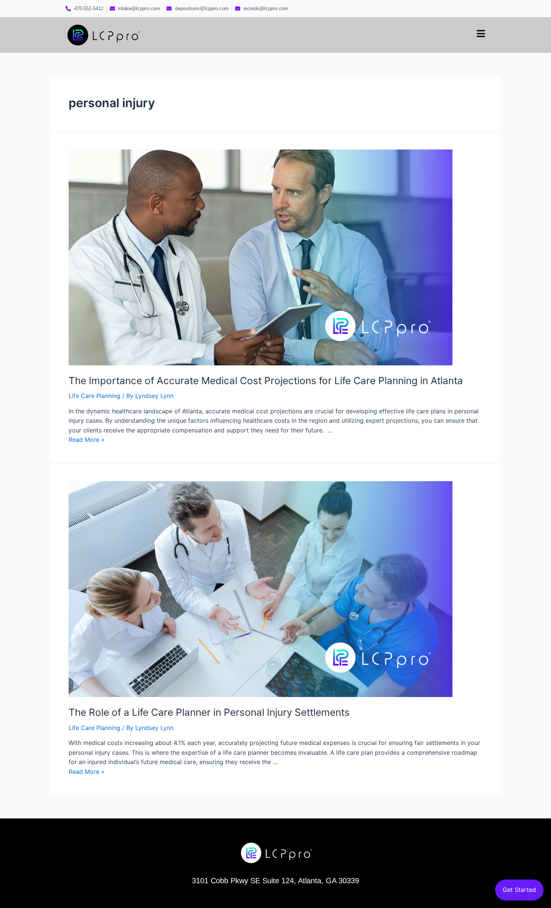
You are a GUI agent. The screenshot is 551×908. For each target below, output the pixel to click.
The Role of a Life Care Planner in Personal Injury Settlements (210, 712)
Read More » (87, 439)
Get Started (519, 889)
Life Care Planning (94, 395)
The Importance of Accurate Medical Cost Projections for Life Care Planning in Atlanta (267, 380)
